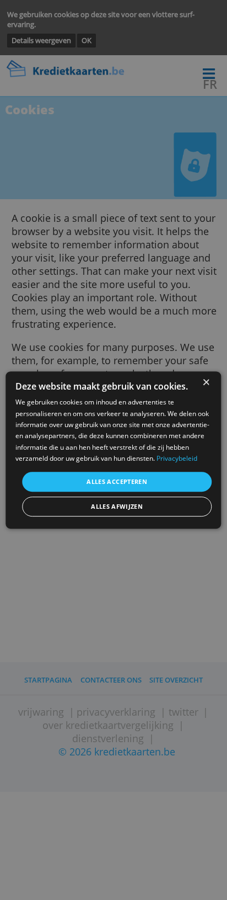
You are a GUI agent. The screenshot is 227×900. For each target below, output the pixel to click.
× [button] (205, 382)
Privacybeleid (176, 458)
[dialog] (113, 450)
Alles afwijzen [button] (117, 506)
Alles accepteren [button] (117, 481)
